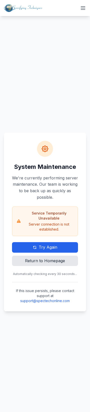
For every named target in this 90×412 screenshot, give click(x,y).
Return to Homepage (45, 260)
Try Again (48, 247)
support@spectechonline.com (45, 301)
